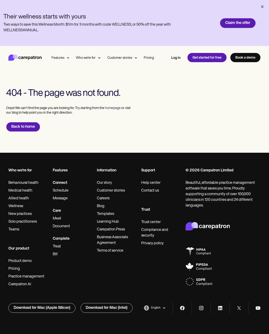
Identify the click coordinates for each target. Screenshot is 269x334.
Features (57, 58)
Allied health (18, 198)
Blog (100, 206)
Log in (176, 58)
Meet (57, 219)
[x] (239, 308)
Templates (105, 214)
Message (60, 198)
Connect (60, 183)
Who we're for (86, 58)
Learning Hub (108, 222)
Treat (57, 247)
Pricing (149, 58)
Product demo (20, 261)
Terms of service (110, 251)
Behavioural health (23, 183)
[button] (155, 308)
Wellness (15, 206)
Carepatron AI (19, 284)
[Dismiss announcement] (262, 6)
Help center (151, 183)
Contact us (150, 191)
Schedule (61, 191)
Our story (104, 183)
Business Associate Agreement (112, 240)
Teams (13, 229)
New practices (20, 214)
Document (61, 226)
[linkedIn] (220, 308)
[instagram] (201, 308)
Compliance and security (154, 233)
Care (57, 211)
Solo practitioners (22, 222)
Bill (55, 254)
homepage (112, 108)
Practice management (26, 277)
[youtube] (258, 308)
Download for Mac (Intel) (106, 308)
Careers (103, 198)
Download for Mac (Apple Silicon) (42, 308)
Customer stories (119, 58)
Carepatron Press (111, 229)
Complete (61, 239)
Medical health (20, 191)
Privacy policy (152, 243)
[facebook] (182, 308)
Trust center (151, 222)
